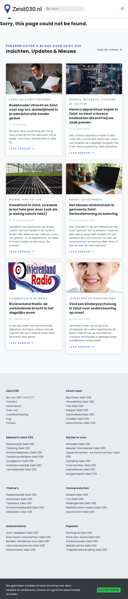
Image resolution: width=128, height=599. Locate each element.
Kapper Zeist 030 (77, 410)
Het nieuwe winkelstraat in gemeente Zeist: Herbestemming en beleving (93, 209)
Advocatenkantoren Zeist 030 (25, 545)
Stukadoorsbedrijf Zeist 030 (24, 465)
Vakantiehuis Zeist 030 (80, 469)
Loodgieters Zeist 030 (20, 461)
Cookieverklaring (17, 414)
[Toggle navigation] (122, 8)
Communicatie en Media (28, 298)
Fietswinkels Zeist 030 (80, 402)
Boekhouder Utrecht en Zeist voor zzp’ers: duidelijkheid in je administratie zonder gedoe (33, 111)
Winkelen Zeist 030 (78, 444)
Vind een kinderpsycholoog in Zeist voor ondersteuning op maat (92, 308)
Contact (11, 402)
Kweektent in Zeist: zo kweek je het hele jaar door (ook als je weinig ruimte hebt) (33, 209)
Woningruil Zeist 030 (79, 533)
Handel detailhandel (86, 199)
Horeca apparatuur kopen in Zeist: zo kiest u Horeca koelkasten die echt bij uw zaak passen (93, 116)
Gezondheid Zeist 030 (80, 414)
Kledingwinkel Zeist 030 (81, 503)
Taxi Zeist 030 (75, 406)
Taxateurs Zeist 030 (19, 503)
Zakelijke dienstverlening (30, 99)
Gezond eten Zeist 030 (80, 423)
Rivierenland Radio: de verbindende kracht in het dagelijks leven (31, 308)
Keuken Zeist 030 (77, 495)
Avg (8, 419)
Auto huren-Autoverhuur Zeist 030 (28, 537)
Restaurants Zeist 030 (20, 444)
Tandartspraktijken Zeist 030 (25, 457)
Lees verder (19, 148)
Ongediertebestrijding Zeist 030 (86, 550)
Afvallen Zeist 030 (77, 419)
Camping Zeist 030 (78, 461)
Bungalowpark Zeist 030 (81, 474)
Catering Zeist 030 (18, 448)
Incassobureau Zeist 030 (82, 541)
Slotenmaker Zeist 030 (20, 550)
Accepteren (108, 590)
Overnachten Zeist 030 (81, 465)
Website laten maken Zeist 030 (86, 507)
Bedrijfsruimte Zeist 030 (81, 545)
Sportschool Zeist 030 (80, 512)
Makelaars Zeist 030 (19, 512)
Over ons (12, 410)
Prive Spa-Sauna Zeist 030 (83, 537)
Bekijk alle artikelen (108, 49)
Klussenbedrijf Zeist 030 (21, 495)
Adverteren (13, 406)
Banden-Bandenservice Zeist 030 (27, 541)
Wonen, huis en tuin (25, 199)
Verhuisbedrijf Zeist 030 (21, 469)
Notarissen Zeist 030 (19, 499)
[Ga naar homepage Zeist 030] (22, 9)
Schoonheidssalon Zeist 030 (24, 452)
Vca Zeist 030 (75, 499)
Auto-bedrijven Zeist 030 (22, 533)
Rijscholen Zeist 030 (78, 397)
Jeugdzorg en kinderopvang (92, 298)
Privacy (11, 423)
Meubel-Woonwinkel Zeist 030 (85, 448)
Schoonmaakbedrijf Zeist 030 (25, 507)
